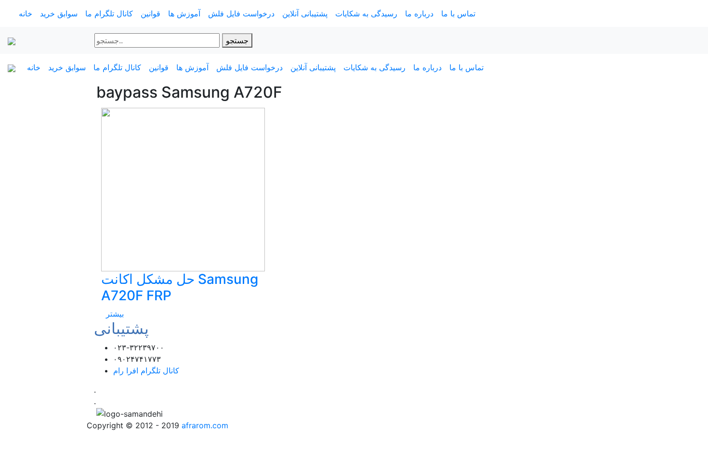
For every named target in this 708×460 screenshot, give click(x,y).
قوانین (150, 13)
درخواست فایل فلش (241, 13)
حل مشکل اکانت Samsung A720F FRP (179, 287)
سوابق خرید (59, 13)
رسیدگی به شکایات (366, 13)
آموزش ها (184, 13)
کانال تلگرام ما (109, 13)
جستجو (237, 40)
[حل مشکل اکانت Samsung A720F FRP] (183, 189)
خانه (25, 13)
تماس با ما (458, 13)
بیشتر (115, 314)
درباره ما (419, 13)
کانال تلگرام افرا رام (146, 370)
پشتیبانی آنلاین (305, 13)
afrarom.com (205, 425)
